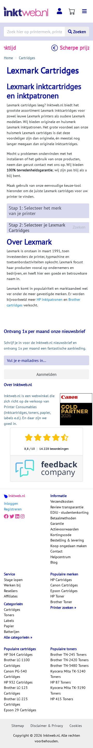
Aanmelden (46, 374)
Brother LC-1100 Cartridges (17, 663)
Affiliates (11, 596)
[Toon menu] (84, 11)
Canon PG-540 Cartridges (15, 674)
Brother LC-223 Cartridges (16, 702)
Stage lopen (13, 579)
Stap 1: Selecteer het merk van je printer (35, 210)
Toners (9, 615)
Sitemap (17, 725)
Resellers (11, 590)
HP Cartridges (61, 579)
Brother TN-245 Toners (68, 654)
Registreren (13, 509)
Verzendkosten (61, 501)
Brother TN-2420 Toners (69, 660)
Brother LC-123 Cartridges (16, 690)
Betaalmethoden (63, 518)
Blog (54, 562)
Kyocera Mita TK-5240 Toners (68, 674)
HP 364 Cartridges (18, 654)
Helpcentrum (60, 557)
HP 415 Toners (61, 699)
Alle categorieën (17, 637)
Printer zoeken (62, 607)
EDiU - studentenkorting (69, 512)
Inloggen (11, 503)
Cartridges (12, 609)
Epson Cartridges (64, 590)
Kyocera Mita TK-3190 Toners (68, 690)
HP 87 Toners (60, 682)
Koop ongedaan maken (68, 546)
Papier (9, 626)
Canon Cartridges (64, 585)
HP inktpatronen (50, 299)
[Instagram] (22, 516)
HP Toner (57, 596)
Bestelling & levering (67, 540)
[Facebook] (6, 516)
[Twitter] (12, 516)
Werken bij (12, 585)
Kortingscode (60, 534)
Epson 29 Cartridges (20, 710)
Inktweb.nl (17, 495)
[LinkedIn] (17, 516)
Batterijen (11, 631)
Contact (56, 551)
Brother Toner (61, 602)
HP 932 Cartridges (18, 682)
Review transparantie (66, 507)
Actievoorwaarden (64, 529)
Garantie (57, 523)
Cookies (75, 725)
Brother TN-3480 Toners (69, 665)
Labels (9, 620)
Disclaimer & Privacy (46, 725)
